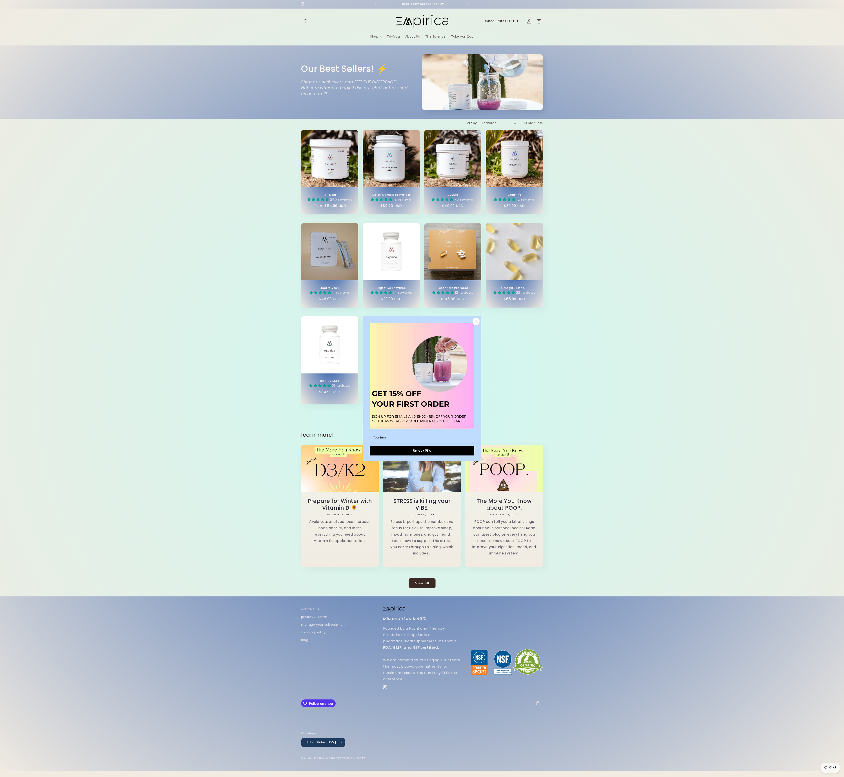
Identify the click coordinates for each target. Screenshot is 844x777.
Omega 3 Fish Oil (514, 288)
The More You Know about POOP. (504, 504)
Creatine (514, 195)
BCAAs (453, 195)
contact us (310, 609)
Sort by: (472, 123)
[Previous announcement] (375, 4)
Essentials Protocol (453, 288)
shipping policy (313, 632)
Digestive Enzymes (391, 288)
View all (422, 583)
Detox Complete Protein (391, 195)
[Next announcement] (469, 4)
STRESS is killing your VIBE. (421, 504)
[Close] (476, 321)
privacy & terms (314, 617)
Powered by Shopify (351, 758)
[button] (306, 21)
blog (304, 640)
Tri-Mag (329, 195)
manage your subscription (323, 624)
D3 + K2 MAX (329, 381)
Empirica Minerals (325, 758)
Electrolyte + (330, 288)
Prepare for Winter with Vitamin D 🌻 (340, 504)
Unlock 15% (422, 450)
